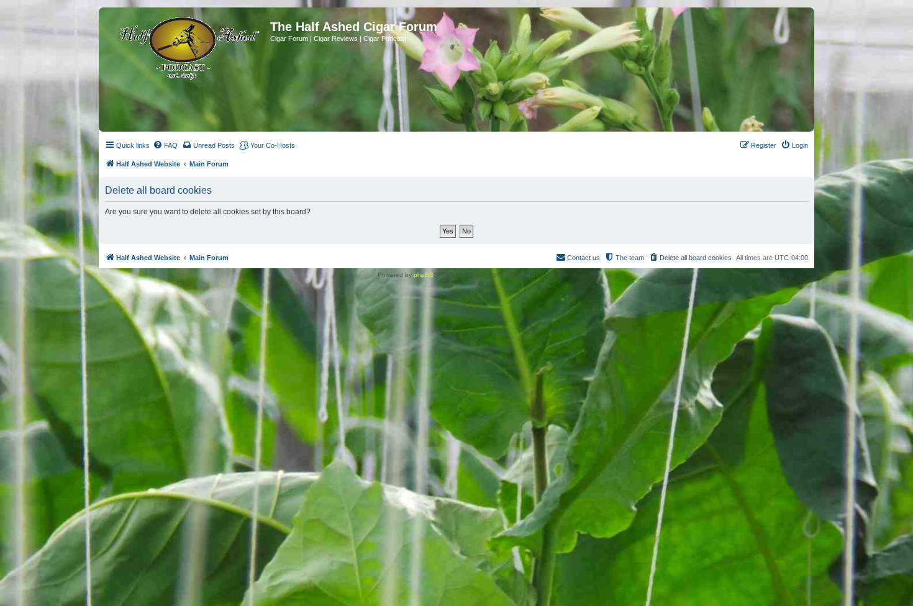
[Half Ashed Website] (186, 46)
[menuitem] (165, 145)
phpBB (424, 274)
